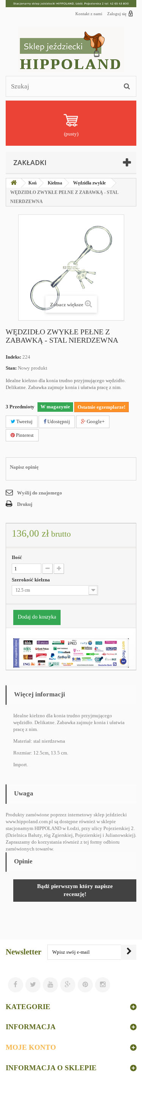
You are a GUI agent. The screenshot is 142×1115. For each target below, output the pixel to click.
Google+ (95, 421)
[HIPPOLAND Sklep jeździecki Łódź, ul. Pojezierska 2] (71, 3)
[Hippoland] (71, 49)
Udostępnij (58, 421)
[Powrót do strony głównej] (13, 183)
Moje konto (31, 1047)
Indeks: (13, 357)
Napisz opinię (24, 467)
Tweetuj (24, 421)
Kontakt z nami (88, 13)
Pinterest (24, 435)
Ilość (17, 557)
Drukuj (24, 504)
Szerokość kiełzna (31, 580)
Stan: (11, 368)
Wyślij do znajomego (39, 493)
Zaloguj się (116, 13)
